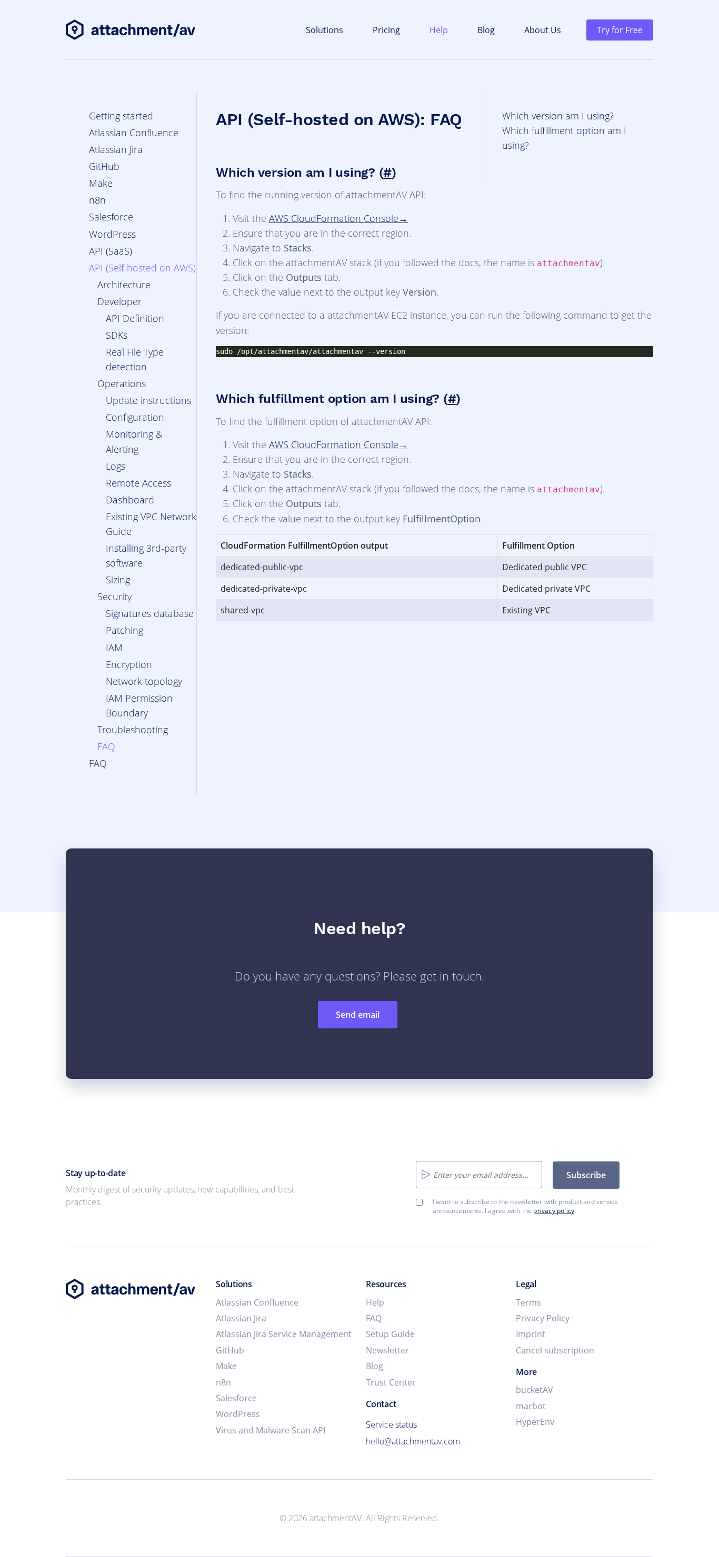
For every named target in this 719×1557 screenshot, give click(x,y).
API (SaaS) (110, 251)
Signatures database (150, 613)
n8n (97, 200)
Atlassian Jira (116, 149)
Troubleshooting (132, 729)
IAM (114, 647)
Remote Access (138, 483)
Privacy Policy (543, 1318)
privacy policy (553, 1210)
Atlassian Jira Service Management (284, 1334)
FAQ (106, 746)
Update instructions (148, 400)
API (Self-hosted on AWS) (142, 267)
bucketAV (534, 1390)
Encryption (129, 664)
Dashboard (130, 499)
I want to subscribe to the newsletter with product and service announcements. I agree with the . (525, 1206)
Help (439, 30)
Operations (121, 383)
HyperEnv (535, 1422)
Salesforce (111, 216)
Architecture (124, 284)
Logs (115, 466)
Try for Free (620, 30)
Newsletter (387, 1350)
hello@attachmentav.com (413, 1441)
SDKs (116, 335)
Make (101, 183)
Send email (358, 1014)
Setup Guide (390, 1334)
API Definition (135, 318)
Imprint (530, 1334)
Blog (486, 30)
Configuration (135, 417)
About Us (542, 30)
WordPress (112, 234)
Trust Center (391, 1382)
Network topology (144, 681)
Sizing (118, 579)
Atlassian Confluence (133, 132)
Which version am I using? (558, 115)
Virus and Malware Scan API (270, 1430)
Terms (528, 1302)
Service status (391, 1424)
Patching (124, 630)
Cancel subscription (555, 1350)
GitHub (104, 166)
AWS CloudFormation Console (333, 218)
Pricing (386, 30)
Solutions (324, 30)
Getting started (121, 115)
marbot (531, 1406)
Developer (119, 301)
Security (114, 596)
